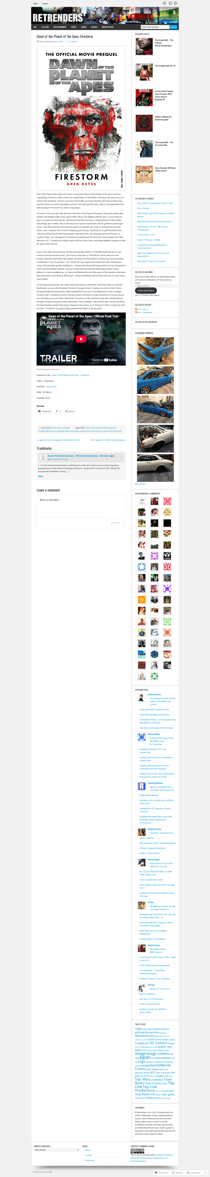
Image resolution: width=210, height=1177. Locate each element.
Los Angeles (167, 1062)
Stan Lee (168, 1076)
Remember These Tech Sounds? (151, 261)
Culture (44, 26)
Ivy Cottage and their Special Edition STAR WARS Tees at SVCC (162, 701)
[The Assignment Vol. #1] (144, 73)
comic (151, 1039)
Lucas (137, 1066)
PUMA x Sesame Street (150, 853)
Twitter (170, 3)
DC (147, 1043)
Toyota (158, 1091)
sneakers (159, 1076)
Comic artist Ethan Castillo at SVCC (154, 709)
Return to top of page (42, 1172)
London (149, 1062)
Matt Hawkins (152, 1069)
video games (140, 1098)
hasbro (139, 1050)
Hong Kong (157, 1050)
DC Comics (158, 1043)
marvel (154, 1065)
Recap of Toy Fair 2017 (160, 989)
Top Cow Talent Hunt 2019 (151, 880)
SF (147, 1076)
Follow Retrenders (146, 290)
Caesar (88, 428)
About (36, 3)
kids (173, 1058)
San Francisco (97, 431)
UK (153, 1094)
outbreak (60, 431)
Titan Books (51, 386)
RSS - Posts (142, 309)
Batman (140, 1036)
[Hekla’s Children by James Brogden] (144, 124)
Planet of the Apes (72, 431)
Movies (60, 428)
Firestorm (105, 428)
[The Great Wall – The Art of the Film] (144, 150)
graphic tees (165, 1046)
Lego (141, 1061)
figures (149, 1047)
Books (54, 428)
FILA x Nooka (143, 208)
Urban (158, 1094)
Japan (145, 1057)
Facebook (175, 3)
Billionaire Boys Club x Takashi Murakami (157, 843)
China (144, 1040)
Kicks (158, 1057)
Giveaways (90, 1160)
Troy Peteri (143, 1094)
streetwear (157, 1079)
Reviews (67, 428)
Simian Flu (107, 431)
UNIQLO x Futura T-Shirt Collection (155, 979)
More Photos (140, 484)
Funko (155, 1047)
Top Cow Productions (146, 1089)
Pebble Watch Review (149, 795)
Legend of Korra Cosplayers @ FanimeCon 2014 (59, 440)
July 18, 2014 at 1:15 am (58, 459)
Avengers (163, 1033)
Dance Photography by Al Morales (155, 715)
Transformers (167, 1091)
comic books (162, 1039)
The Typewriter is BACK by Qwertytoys (107, 440)
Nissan (147, 1072)
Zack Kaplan (165, 1098)
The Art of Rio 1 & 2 (145, 235)
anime (154, 1032)
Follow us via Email (144, 272)
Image (140, 1053)
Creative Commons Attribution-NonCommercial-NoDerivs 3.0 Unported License (152, 1158)
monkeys (41, 431)
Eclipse (143, 1047)
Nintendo (139, 1073)
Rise (89, 431)
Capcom (166, 1036)
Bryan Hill (158, 1036)
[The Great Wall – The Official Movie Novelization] (144, 47)
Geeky (72, 26)
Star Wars (142, 1079)
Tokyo (164, 1083)
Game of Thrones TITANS (148, 240)
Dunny (137, 1047)
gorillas (113, 428)
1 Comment (73, 42)
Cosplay (140, 1043)
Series (83, 26)
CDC (93, 428)
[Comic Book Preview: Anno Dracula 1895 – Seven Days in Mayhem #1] (144, 98)
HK (144, 1050)
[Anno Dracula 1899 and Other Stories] (144, 175)
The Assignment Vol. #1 (165, 66)
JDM (152, 1058)
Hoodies (165, 1050)
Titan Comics (153, 1083)
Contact (45, 3)
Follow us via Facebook (146, 321)
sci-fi (143, 1075)
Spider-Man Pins (147, 838)
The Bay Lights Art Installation (153, 939)
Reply (40, 476)
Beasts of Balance (147, 994)
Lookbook (157, 1062)
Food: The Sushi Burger (150, 1004)
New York (164, 1069)
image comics (157, 1053)
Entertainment (59, 26)
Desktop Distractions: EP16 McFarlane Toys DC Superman (161, 741)
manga (145, 1065)
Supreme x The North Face (161, 833)
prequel (83, 431)
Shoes (152, 1076)
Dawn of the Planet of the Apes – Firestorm (70, 375)
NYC (153, 1072)
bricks (150, 1035)
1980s (138, 1029)
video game (167, 1094)
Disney (171, 1043)
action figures (161, 1029)
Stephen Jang (57, 42)
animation (142, 1032)
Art (34, 26)
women (156, 1098)
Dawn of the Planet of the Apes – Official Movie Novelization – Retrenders (78, 456)
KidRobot (166, 1058)
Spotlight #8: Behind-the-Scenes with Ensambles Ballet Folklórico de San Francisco (156, 819)
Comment (115, 522)
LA (136, 1062)
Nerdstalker (107, 26)
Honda (148, 1050)
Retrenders (105, 15)
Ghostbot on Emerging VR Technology (156, 728)
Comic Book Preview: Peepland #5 (155, 965)
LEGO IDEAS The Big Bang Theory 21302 (155, 203)
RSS (164, 3)
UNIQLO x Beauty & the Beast (153, 848)
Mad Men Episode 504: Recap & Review (154, 221)
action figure (147, 1029)
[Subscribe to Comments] (136, 312)
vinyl (149, 1098)
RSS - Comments (145, 312)
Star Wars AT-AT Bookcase (151, 999)
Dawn (98, 428)
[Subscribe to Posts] (136, 309)
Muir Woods (51, 431)
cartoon (138, 1040)
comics (172, 1039)
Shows (93, 26)
